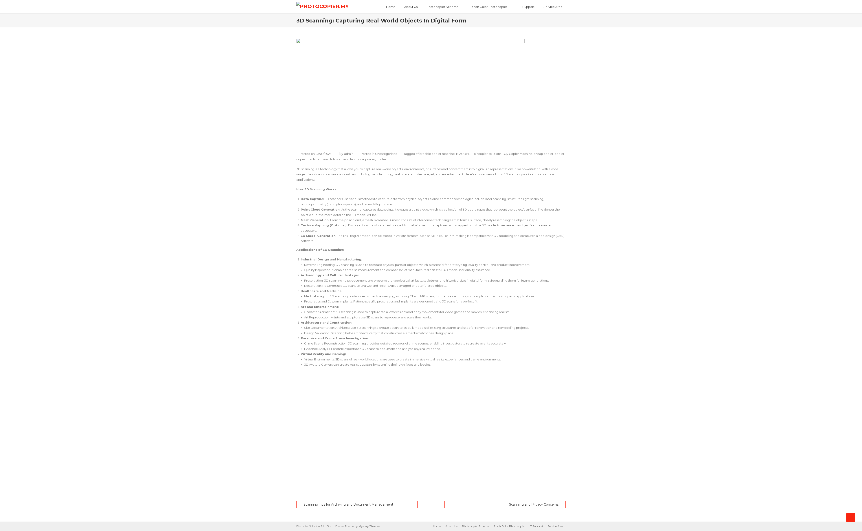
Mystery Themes (369, 526)
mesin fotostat (331, 159)
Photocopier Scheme (442, 7)
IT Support (526, 7)
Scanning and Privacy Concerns (534, 504)
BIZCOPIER (464, 154)
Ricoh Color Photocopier (489, 7)
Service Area (552, 7)
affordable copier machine (435, 154)
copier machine (307, 159)
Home (390, 7)
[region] (431, 434)
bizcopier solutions (487, 154)
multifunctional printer (359, 159)
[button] (431, 486)
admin (348, 154)
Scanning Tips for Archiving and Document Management (348, 504)
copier (559, 154)
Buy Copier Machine (517, 154)
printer (381, 159)
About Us (411, 7)
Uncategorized (386, 154)
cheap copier (543, 154)
